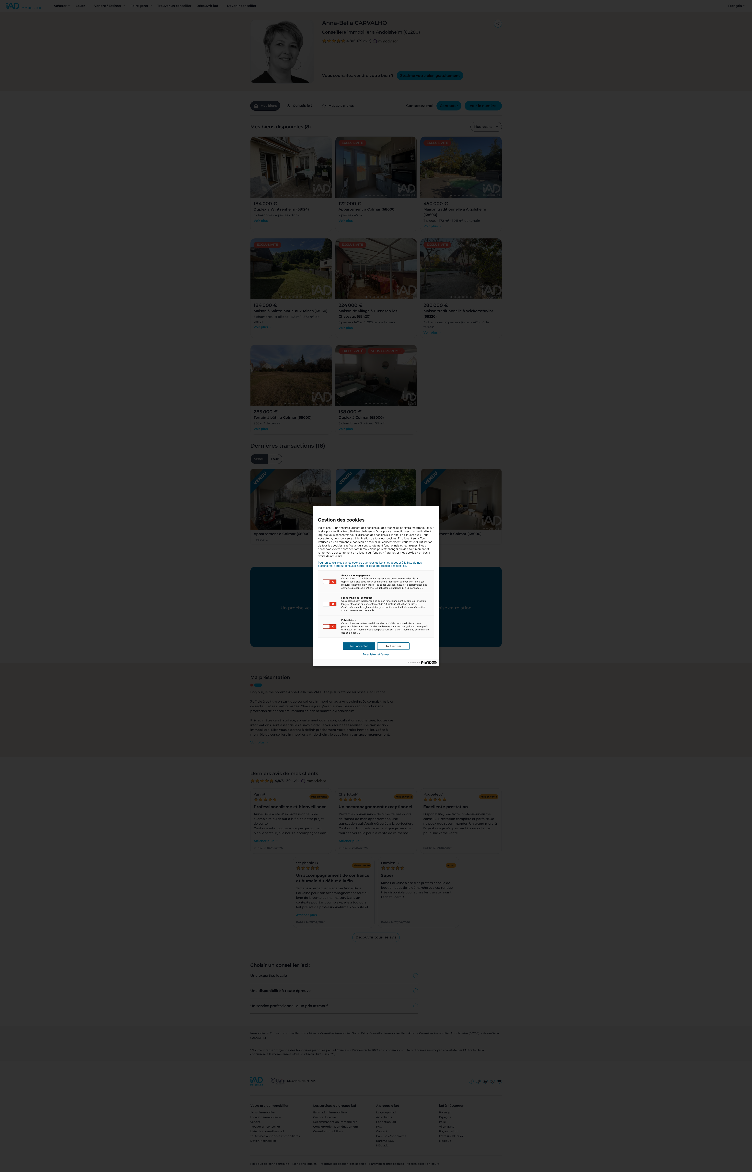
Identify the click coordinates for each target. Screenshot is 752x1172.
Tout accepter (359, 646)
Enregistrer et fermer (376, 654)
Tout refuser (393, 646)
